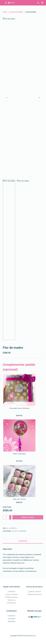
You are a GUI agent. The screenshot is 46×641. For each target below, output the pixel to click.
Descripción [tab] (23, 541)
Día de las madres (19, 531)
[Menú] (6, 3)
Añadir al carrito (28, 517)
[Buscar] (38, 3)
